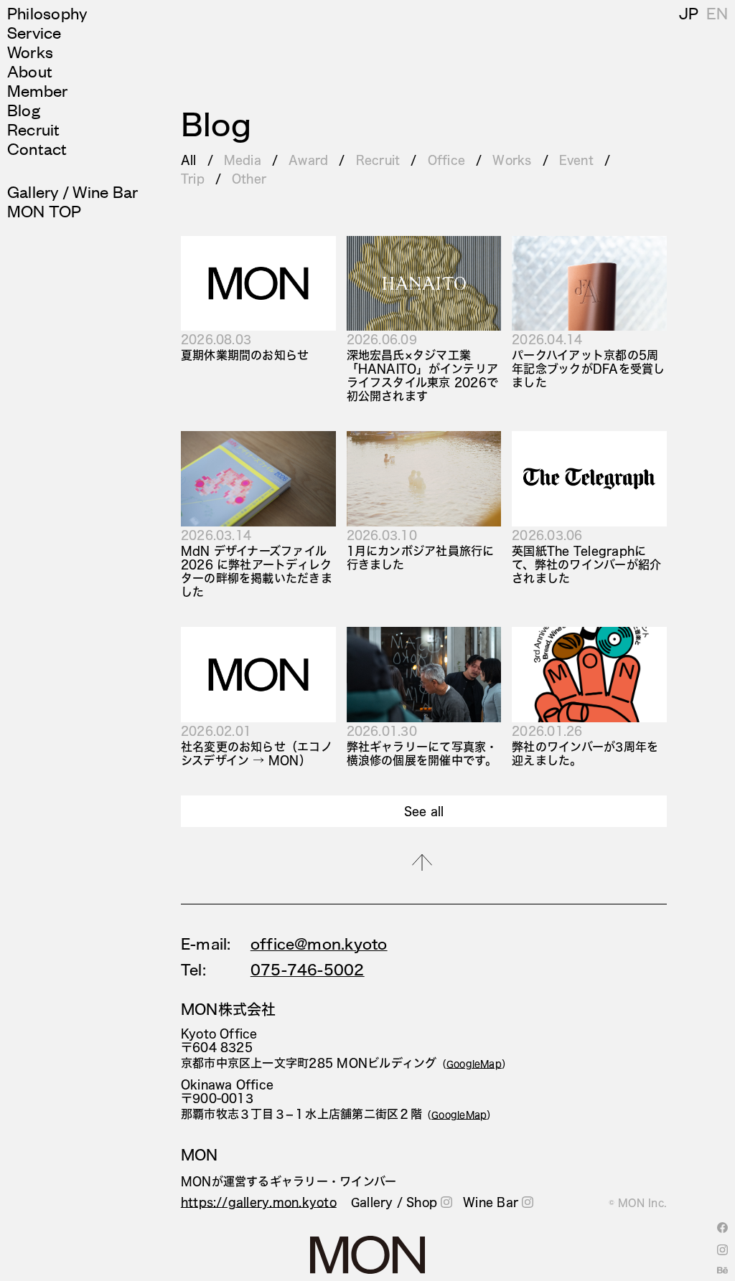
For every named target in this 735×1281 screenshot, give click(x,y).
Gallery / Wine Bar (72, 191)
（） (474, 1063)
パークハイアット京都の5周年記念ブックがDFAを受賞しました (588, 368)
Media (242, 159)
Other (249, 178)
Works (30, 51)
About (29, 71)
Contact (37, 148)
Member (37, 90)
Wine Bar (490, 1202)
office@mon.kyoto (319, 944)
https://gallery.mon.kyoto (259, 1202)
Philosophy (47, 13)
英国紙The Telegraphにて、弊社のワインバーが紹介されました (586, 564)
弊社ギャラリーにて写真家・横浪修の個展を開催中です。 (422, 753)
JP (688, 13)
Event (576, 159)
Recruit (33, 129)
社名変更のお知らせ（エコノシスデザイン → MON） (256, 753)
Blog (23, 109)
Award (308, 159)
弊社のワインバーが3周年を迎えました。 (585, 753)
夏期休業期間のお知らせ (245, 354)
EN (717, 13)
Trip (193, 178)
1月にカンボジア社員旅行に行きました (421, 557)
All (189, 159)
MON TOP (44, 210)
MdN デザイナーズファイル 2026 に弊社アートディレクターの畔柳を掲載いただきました (256, 571)
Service (34, 32)
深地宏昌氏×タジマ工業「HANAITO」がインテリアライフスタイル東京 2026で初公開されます (423, 375)
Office (446, 159)
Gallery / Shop (394, 1202)
